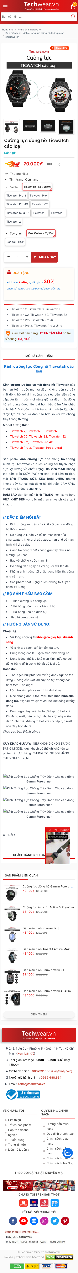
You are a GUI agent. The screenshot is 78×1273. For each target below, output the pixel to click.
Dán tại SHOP (15, 242)
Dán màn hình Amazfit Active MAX (46, 949)
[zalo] (67, 1159)
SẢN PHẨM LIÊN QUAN (21, 875)
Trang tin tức (17, 1144)
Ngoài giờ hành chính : (35, 1077)
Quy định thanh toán (61, 1133)
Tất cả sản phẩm (19, 1125)
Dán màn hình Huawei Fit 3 (41, 928)
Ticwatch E (58, 213)
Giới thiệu (14, 1120)
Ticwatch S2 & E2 (17, 213)
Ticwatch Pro (38, 195)
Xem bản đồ (25, 1053)
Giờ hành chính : (40, 1071)
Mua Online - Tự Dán (41, 233)
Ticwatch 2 (13, 221)
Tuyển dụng (16, 1140)
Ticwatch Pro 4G (17, 204)
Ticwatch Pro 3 (16, 195)
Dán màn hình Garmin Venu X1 (43, 970)
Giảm (61, 48)
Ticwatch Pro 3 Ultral (37, 186)
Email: (27, 1084)
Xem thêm (39, 1014)
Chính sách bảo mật (60, 1158)
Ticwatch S (40, 213)
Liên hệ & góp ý (19, 1149)
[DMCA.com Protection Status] (59, 1257)
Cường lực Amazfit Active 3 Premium (48, 907)
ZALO (34, 1221)
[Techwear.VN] (42, 5)
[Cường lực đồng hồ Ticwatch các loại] (39, 80)
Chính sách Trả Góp (60, 1163)
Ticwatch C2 (40, 204)
